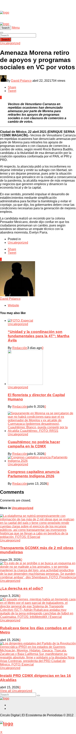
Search (6, 39)
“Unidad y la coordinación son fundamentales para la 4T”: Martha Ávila (38, 336)
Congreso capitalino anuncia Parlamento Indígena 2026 (33, 474)
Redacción (19, 348)
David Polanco (21, 80)
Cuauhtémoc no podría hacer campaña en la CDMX (34, 444)
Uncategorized (10, 43)
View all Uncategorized (16, 690)
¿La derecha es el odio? (21, 588)
